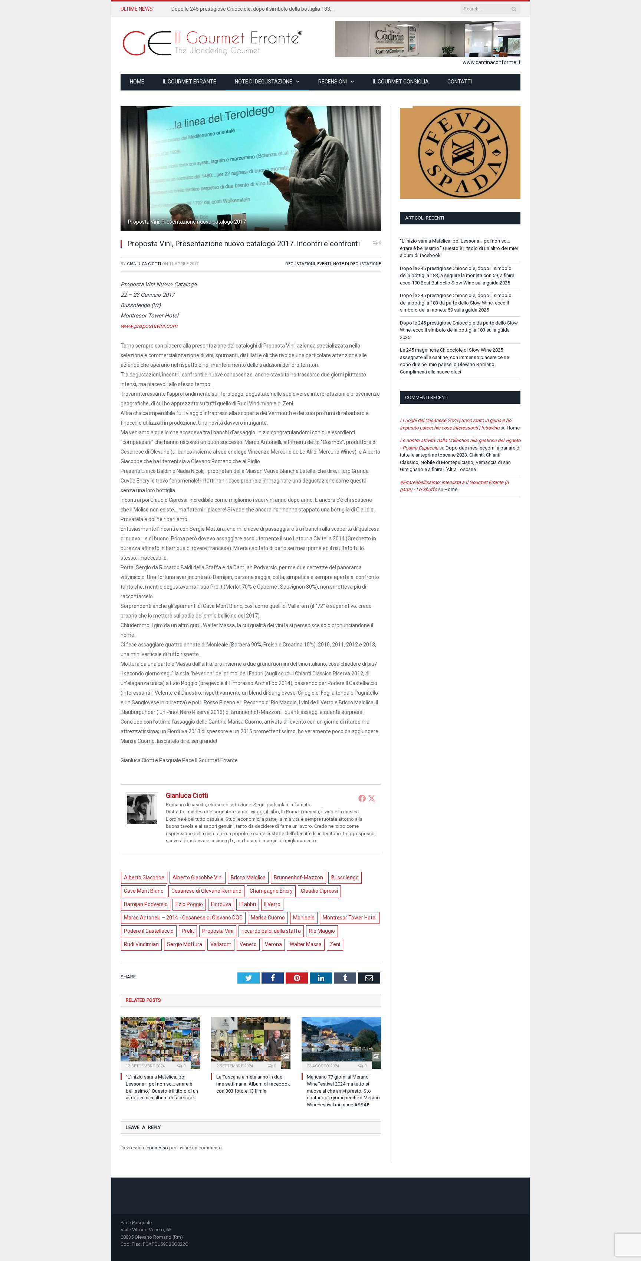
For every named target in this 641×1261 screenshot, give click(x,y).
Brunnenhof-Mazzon (298, 877)
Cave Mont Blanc (143, 891)
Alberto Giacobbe (144, 877)
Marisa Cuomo (268, 918)
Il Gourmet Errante (189, 82)
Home (137, 82)
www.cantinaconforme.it (491, 62)
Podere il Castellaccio (149, 931)
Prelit (188, 931)
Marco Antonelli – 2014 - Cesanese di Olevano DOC (183, 918)
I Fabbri (247, 904)
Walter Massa (306, 944)
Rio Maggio (322, 931)
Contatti (459, 82)
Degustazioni (300, 263)
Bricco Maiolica (248, 877)
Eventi (324, 263)
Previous (134, 164)
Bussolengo (345, 877)
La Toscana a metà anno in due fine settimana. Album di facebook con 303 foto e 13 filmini (253, 1084)
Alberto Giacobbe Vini (197, 877)
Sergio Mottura (184, 944)
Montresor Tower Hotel (350, 918)
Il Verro (272, 904)
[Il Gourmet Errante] (213, 42)
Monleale (304, 918)
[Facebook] (362, 798)
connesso (157, 1147)
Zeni (335, 944)
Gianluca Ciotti (144, 263)
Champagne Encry (271, 891)
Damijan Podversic (145, 904)
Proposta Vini (217, 931)
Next (366, 164)
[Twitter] (371, 798)
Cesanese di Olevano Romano (206, 891)
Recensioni (332, 82)
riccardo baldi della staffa (271, 931)
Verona (273, 944)
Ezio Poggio (189, 904)
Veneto (248, 944)
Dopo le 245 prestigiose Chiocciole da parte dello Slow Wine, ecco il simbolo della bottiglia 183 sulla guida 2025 (459, 330)
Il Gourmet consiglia (401, 82)
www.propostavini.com (149, 326)
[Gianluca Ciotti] (142, 824)
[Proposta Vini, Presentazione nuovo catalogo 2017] (251, 229)
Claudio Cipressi (319, 891)
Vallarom (220, 944)
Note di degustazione (263, 82)
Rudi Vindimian (141, 944)
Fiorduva (221, 904)
